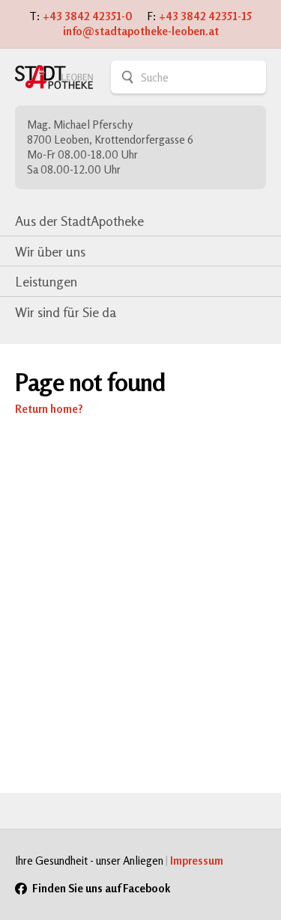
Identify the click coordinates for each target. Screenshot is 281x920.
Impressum (196, 860)
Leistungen (46, 281)
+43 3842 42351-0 (88, 16)
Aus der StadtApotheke (79, 220)
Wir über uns (50, 251)
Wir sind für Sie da (65, 312)
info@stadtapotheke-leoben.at (141, 31)
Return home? (49, 409)
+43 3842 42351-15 (205, 16)
